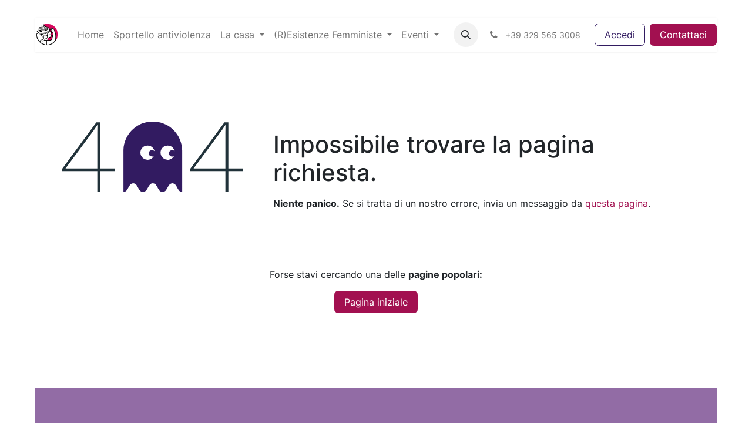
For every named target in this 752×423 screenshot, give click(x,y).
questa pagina (616, 203)
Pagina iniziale (376, 302)
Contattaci (683, 35)
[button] (466, 34)
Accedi (620, 35)
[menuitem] (91, 34)
